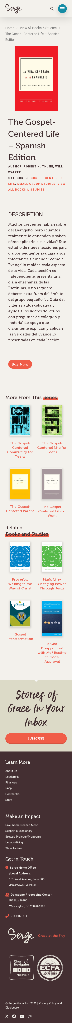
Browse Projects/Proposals (23, 837)
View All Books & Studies (38, 28)
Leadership (12, 777)
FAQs (8, 788)
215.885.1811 (19, 916)
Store (8, 800)
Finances (11, 782)
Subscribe (36, 738)
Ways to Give (13, 848)
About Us (11, 771)
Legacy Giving (14, 842)
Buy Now (20, 364)
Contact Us (12, 794)
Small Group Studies (36, 184)
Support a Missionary (18, 831)
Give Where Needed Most (21, 825)
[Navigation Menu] (62, 9)
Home (9, 28)
